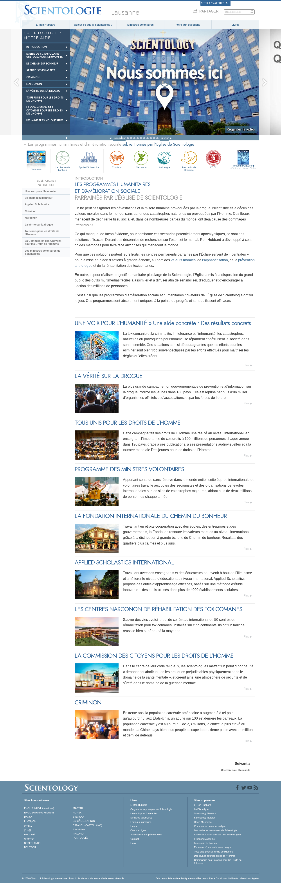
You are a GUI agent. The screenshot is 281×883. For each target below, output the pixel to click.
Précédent (119, 138)
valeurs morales (183, 260)
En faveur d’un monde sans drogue (212, 847)
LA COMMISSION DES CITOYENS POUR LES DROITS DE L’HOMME (44, 111)
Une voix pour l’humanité (40, 191)
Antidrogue (164, 167)
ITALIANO (78, 833)
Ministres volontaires (140, 24)
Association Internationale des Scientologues (217, 834)
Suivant (164, 138)
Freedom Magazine (243, 166)
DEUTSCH (30, 847)
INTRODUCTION (36, 47)
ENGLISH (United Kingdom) (39, 812)
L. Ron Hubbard (45, 24)
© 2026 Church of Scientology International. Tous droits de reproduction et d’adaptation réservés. (73, 878)
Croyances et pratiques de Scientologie (151, 809)
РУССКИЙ (30, 834)
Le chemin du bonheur (63, 168)
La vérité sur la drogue (39, 224)
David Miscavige (203, 822)
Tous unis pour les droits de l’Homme (42, 233)
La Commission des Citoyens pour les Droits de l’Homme (43, 242)
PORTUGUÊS (80, 837)
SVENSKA (78, 816)
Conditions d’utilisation (227, 878)
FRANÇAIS (30, 821)
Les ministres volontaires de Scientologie (42, 252)
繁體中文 (29, 839)
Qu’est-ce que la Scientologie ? (93, 24)
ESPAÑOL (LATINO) (84, 821)
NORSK (77, 812)
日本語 (27, 830)
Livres (236, 24)
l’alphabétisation (215, 260)
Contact (134, 839)
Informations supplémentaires (146, 834)
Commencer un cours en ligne (210, 826)
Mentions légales (250, 878)
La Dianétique (201, 809)
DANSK (28, 816)
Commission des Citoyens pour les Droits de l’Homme (217, 861)
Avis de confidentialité (167, 878)
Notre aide (36, 169)
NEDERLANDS (32, 843)
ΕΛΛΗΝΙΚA (79, 829)
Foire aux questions (188, 24)
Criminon (116, 167)
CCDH (213, 167)
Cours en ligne (138, 830)
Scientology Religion (204, 817)
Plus (246, 365)
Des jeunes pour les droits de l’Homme (214, 855)
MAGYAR (78, 808)
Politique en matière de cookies (197, 878)
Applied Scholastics (89, 167)
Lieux (133, 843)
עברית (28, 825)
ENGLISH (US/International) (39, 808)
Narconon (141, 167)
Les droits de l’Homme (189, 168)
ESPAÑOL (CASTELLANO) (87, 825)
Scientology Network (205, 813)
